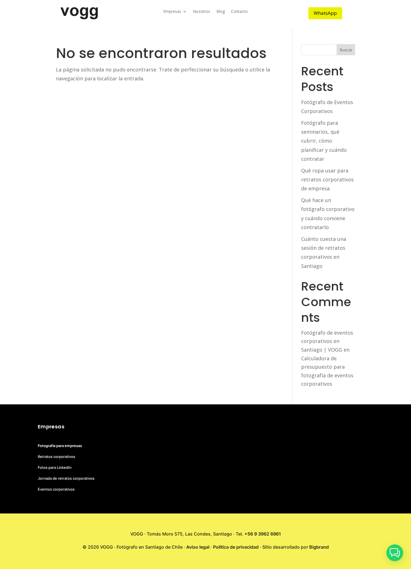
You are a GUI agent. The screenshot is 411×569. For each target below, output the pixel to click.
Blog (220, 11)
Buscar (346, 49)
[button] (394, 552)
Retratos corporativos (56, 456)
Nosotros (201, 11)
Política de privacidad (236, 547)
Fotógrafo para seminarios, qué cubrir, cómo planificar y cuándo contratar (324, 140)
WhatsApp (325, 13)
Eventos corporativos (56, 489)
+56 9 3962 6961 (262, 534)
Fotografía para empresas (60, 445)
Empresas (172, 11)
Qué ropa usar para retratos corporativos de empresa (327, 179)
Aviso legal (197, 547)
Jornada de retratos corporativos (66, 478)
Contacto (239, 11)
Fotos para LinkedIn (55, 467)
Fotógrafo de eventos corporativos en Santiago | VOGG (327, 341)
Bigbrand (319, 547)
